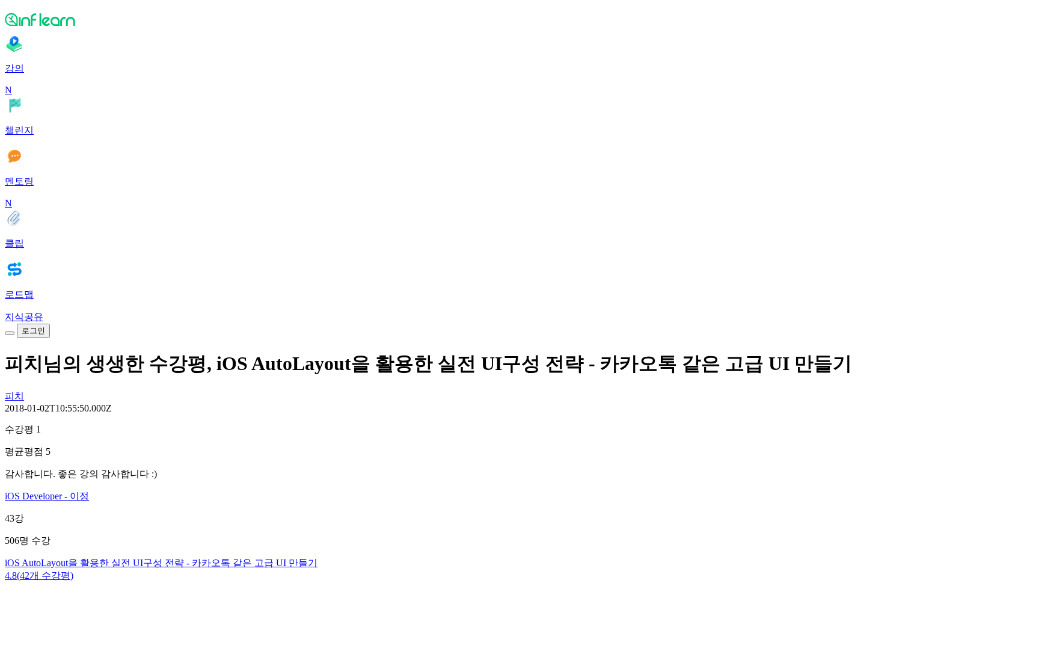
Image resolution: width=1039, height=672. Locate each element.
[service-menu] (9, 333)
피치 (14, 396)
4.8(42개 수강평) (39, 575)
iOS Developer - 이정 (47, 496)
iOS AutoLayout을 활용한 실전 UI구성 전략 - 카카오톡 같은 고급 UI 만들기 (161, 563)
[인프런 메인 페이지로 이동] (519, 19)
